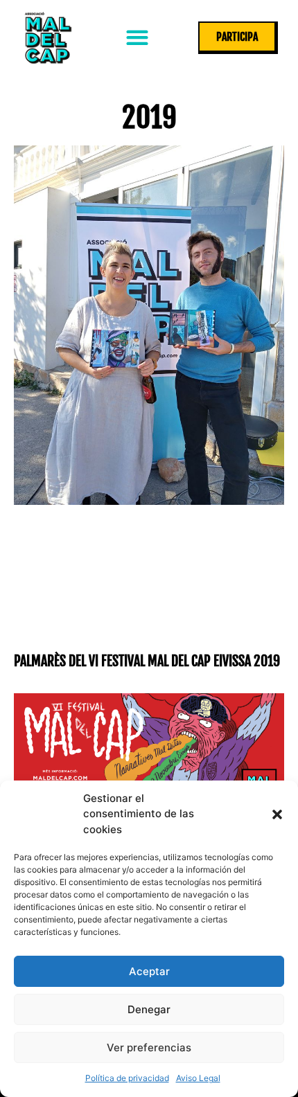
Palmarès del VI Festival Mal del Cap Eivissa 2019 (147, 661)
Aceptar (149, 971)
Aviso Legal (198, 1078)
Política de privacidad (127, 1078)
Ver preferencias (149, 1047)
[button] (277, 814)
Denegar (149, 1009)
